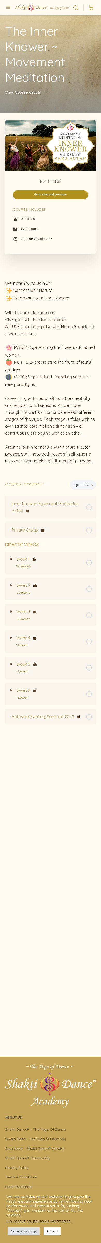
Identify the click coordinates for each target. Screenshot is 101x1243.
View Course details (23, 92)
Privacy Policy (16, 1167)
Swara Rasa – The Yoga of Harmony (35, 1139)
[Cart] (91, 7)
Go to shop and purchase (50, 194)
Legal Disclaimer (19, 1186)
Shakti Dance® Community (27, 1158)
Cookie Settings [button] (24, 1231)
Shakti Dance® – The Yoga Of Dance (35, 1129)
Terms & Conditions (21, 1177)
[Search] (77, 7)
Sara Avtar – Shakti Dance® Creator (35, 1148)
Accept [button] (52, 1231)
